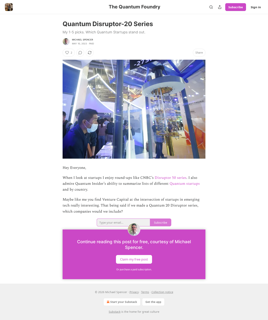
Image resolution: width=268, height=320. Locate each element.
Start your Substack (123, 302)
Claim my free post (134, 259)
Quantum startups (185, 184)
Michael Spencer (82, 39)
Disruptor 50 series (170, 178)
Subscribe (235, 7)
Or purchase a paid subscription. (134, 269)
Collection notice (162, 292)
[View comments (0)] (80, 53)
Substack (114, 312)
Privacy (134, 292)
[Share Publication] (220, 7)
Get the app (153, 302)
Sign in (256, 7)
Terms (145, 292)
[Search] (211, 7)
